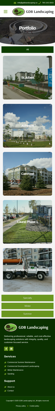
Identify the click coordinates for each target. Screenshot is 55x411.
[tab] (27, 49)
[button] (5, 11)
